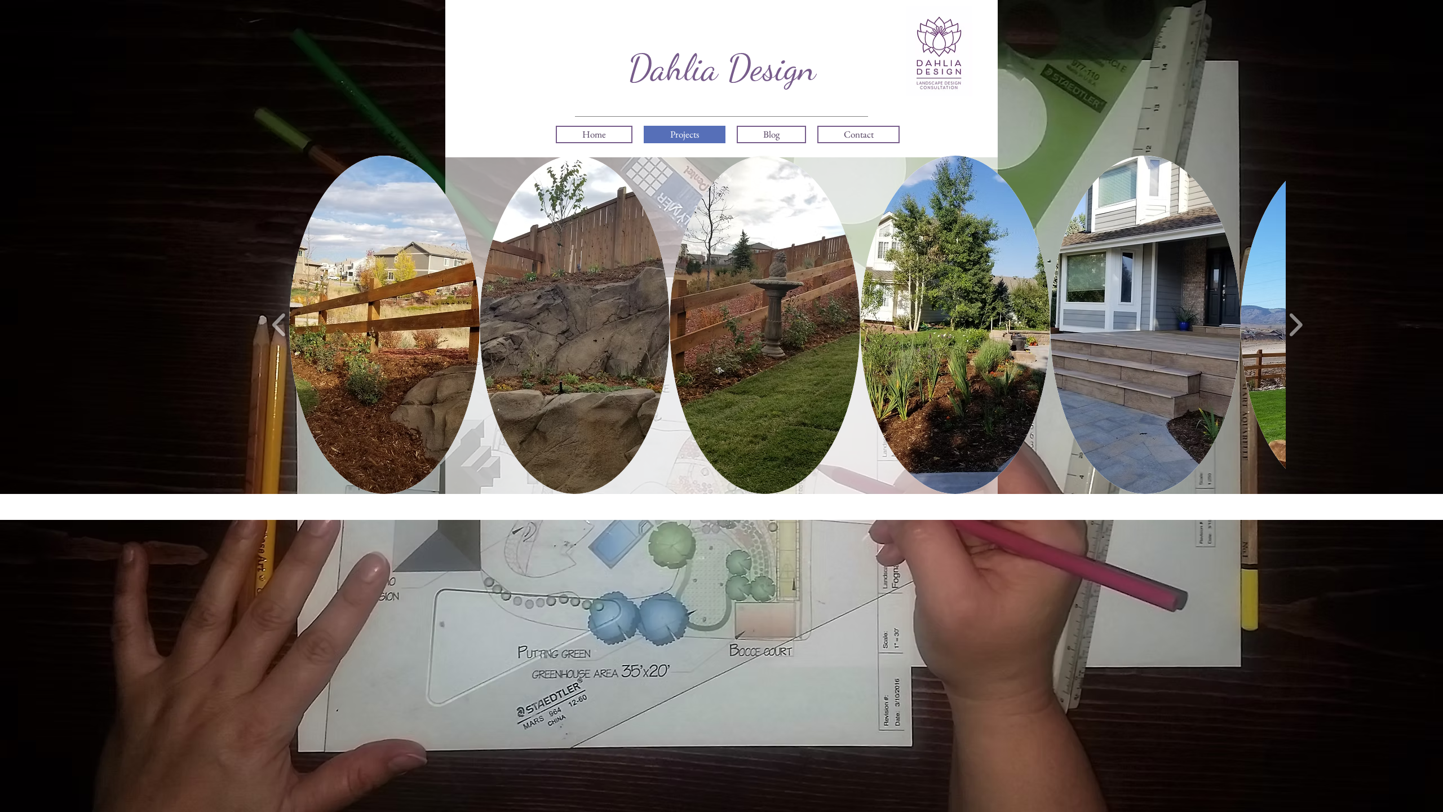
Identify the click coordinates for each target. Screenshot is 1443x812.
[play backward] (279, 324)
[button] (384, 325)
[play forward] (1295, 324)
